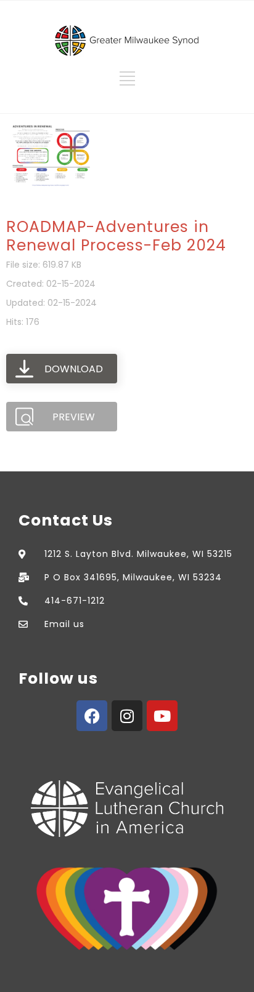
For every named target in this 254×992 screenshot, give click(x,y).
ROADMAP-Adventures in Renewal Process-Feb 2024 (116, 236)
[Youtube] (162, 715)
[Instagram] (127, 715)
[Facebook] (91, 715)
